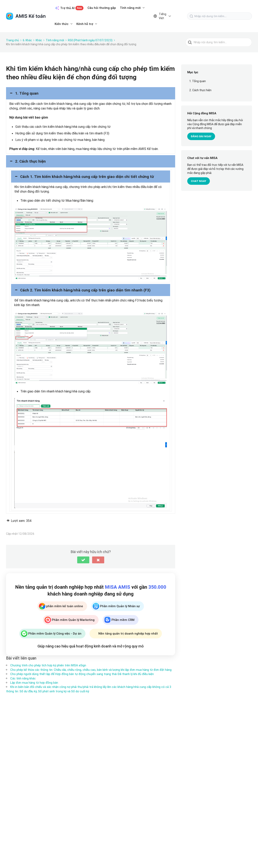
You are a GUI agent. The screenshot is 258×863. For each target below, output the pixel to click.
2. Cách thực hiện (200, 90)
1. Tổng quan (197, 81)
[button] (90, 93)
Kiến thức (62, 24)
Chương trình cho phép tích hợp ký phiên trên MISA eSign (48, 665)
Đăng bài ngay (201, 136)
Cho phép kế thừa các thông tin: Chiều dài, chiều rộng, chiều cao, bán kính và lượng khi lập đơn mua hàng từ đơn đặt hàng (91, 670)
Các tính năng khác (23, 678)
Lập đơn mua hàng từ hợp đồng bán (34, 682)
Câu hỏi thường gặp (101, 8)
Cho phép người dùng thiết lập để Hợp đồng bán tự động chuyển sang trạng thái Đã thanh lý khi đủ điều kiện (82, 674)
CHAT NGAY (198, 181)
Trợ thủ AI (71, 8)
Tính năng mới (130, 8)
